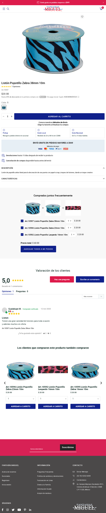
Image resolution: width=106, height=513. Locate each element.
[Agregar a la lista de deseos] (82, 17)
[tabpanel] (53, 46)
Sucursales (6, 476)
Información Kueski (44, 489)
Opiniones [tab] (6, 291)
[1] (3, 107)
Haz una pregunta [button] (62, 279)
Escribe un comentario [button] (90, 279)
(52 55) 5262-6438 (83, 476)
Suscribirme (68, 447)
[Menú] (4, 9)
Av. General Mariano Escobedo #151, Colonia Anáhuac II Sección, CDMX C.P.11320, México (90, 487)
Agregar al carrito (59, 116)
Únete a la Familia (44, 485)
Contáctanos (81, 480)
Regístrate (5, 480)
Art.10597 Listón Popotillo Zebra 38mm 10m (18, 328)
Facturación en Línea (45, 480)
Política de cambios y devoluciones (50, 476)
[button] (44, 333)
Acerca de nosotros (9, 472)
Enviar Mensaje (82, 472)
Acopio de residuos (44, 493)
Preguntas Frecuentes (45, 472)
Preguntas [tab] (21, 291)
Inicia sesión (6, 485)
